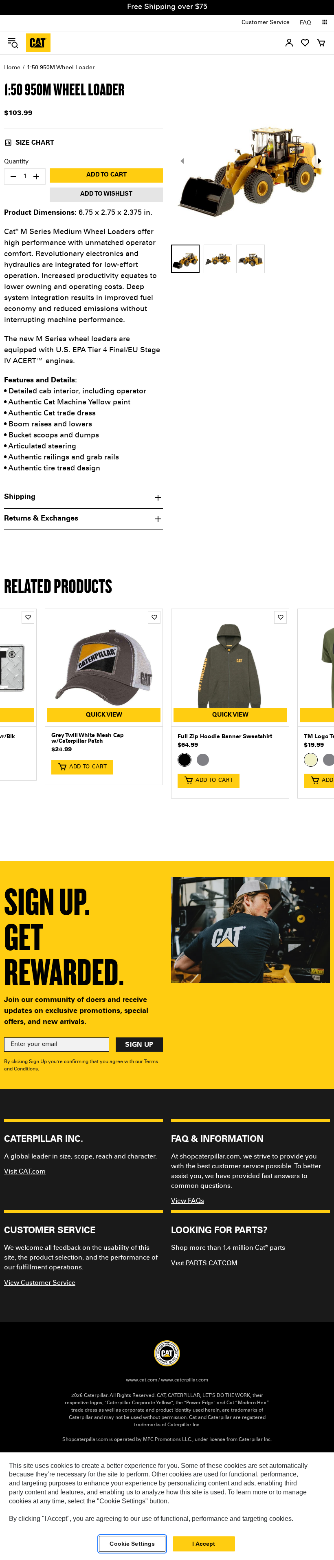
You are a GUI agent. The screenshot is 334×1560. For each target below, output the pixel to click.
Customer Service (266, 23)
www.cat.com (141, 1380)
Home (12, 68)
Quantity (16, 162)
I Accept (203, 1543)
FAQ (305, 23)
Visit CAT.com (25, 1172)
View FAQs (187, 1201)
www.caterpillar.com (184, 1380)
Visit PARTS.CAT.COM (204, 1263)
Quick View (104, 715)
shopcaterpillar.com (38, 42)
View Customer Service (39, 1283)
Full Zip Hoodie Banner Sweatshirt (225, 737)
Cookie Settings (132, 1543)
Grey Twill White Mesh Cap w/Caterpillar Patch (87, 738)
